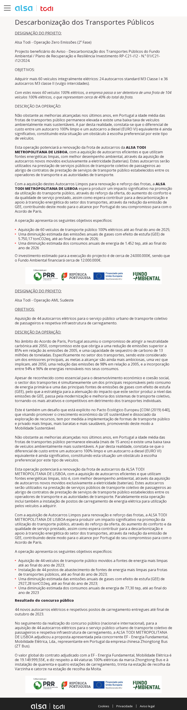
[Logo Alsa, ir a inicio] (47, 706)
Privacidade (124, 706)
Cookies (103, 706)
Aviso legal (147, 706)
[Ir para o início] (34, 8)
